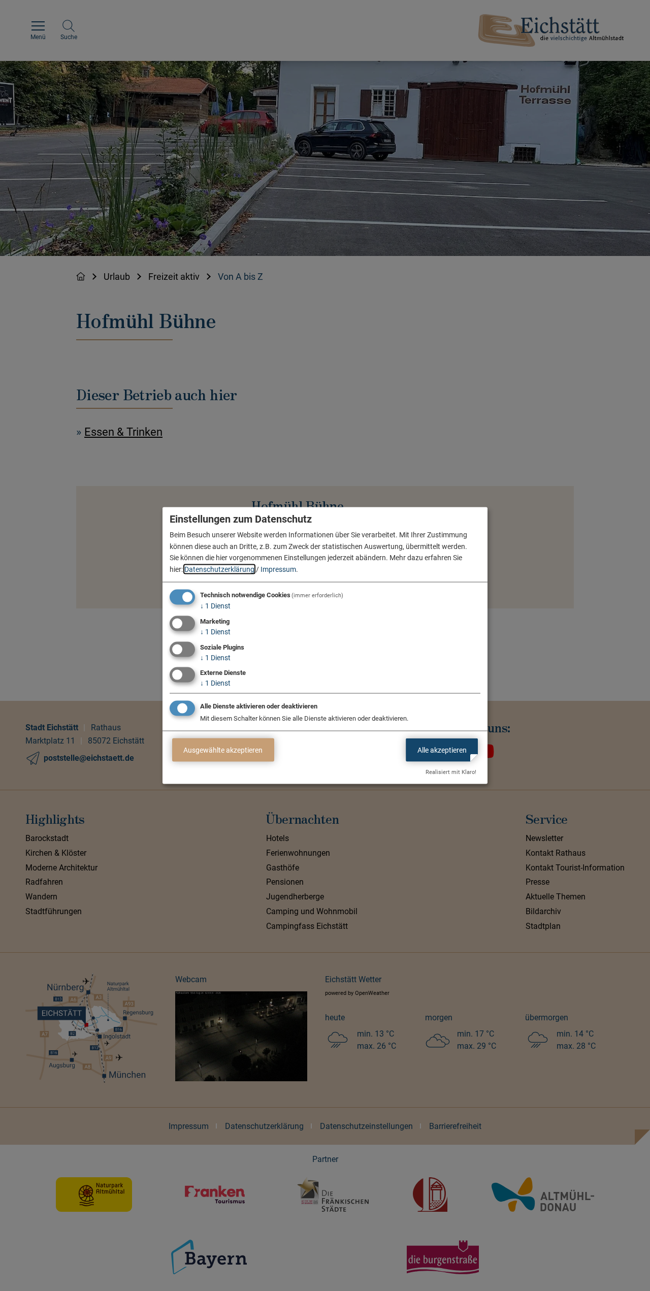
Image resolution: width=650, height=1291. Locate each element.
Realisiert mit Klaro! (451, 772)
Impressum (278, 569)
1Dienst (215, 606)
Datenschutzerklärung (219, 569)
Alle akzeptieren (442, 750)
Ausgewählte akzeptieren (223, 750)
